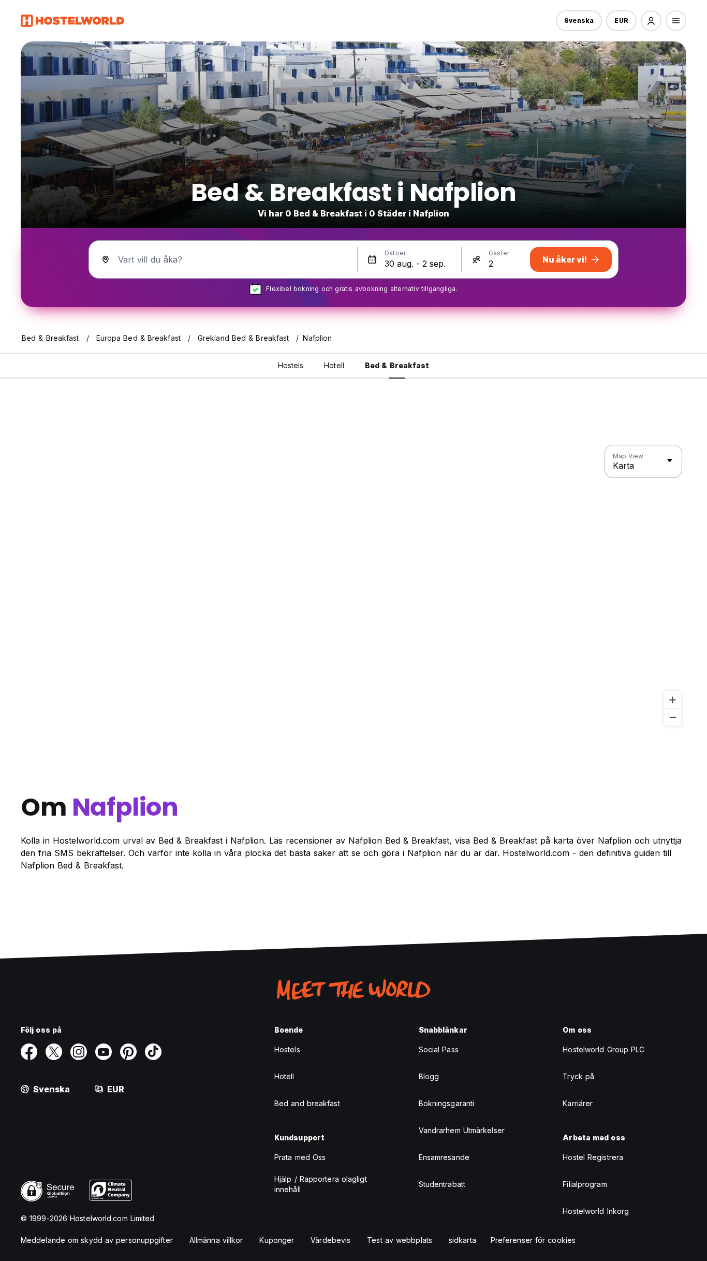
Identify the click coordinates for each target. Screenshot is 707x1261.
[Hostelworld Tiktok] (153, 1051)
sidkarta (462, 1240)
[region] (353, 586)
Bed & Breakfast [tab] (397, 365)
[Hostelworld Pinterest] (128, 1051)
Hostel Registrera (593, 1157)
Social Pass (439, 1049)
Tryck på (578, 1076)
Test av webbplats (399, 1240)
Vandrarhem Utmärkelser (462, 1130)
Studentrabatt (442, 1184)
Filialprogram (585, 1184)
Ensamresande (444, 1157)
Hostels (287, 1049)
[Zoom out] (672, 717)
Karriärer (578, 1103)
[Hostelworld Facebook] (29, 1051)
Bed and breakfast (307, 1103)
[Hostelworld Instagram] (78, 1051)
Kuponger (276, 1240)
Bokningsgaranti (447, 1103)
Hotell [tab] (334, 365)
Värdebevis (330, 1240)
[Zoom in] (672, 699)
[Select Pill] (651, 20)
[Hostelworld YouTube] (103, 1051)
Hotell (284, 1076)
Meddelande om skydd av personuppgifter (97, 1240)
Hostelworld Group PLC (603, 1049)
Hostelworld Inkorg (596, 1211)
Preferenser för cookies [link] (533, 1240)
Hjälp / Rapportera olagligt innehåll (320, 1184)
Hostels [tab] (291, 365)
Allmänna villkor (216, 1240)
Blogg (429, 1076)
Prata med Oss (300, 1157)
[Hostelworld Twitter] (54, 1051)
